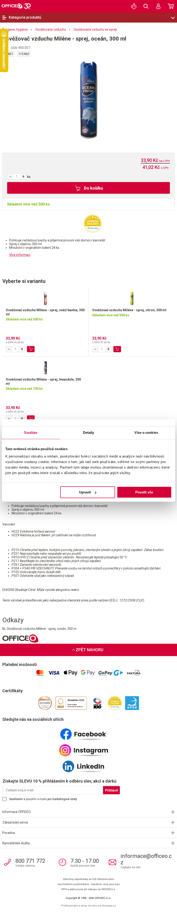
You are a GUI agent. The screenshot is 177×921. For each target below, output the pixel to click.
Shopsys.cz (109, 905)
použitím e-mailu (36, 799)
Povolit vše (144, 492)
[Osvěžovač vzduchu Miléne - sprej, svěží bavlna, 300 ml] (45, 298)
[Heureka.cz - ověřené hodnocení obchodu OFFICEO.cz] (92, 223)
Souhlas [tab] (30, 432)
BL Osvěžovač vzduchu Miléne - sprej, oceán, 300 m (39, 629)
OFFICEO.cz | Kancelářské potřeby (16, 6)
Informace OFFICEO (16, 812)
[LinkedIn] (88, 765)
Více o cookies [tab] (146, 432)
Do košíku (93, 188)
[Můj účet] (158, 6)
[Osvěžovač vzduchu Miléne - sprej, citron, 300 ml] (131, 298)
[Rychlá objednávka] (133, 6)
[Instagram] (88, 748)
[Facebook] (88, 732)
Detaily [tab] (88, 432)
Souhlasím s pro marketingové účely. (43, 799)
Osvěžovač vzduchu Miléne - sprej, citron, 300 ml (129, 310)
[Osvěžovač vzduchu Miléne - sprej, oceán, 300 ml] (88, 99)
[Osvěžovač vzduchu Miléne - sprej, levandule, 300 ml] (45, 367)
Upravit (85, 492)
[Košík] (171, 6)
